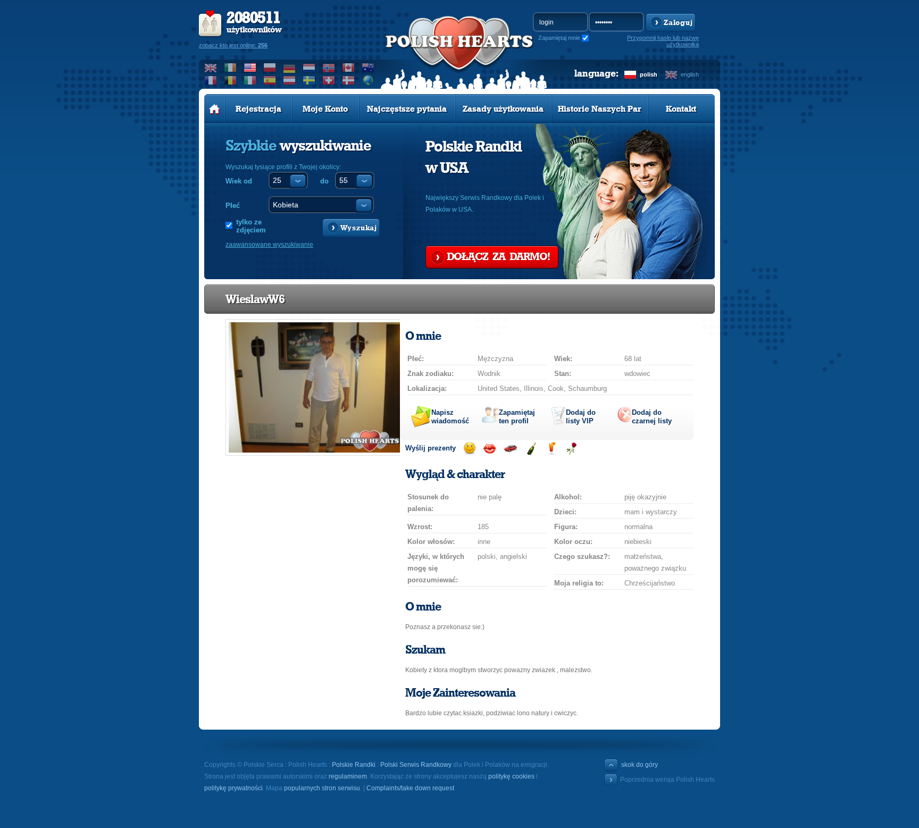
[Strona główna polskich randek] (214, 109)
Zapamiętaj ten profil (517, 416)
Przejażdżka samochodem (510, 448)
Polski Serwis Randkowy (416, 764)
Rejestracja (258, 109)
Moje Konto (325, 109)
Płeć (232, 206)
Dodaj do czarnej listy (652, 416)
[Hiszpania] (270, 80)
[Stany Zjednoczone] (250, 67)
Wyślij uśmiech (469, 448)
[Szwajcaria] (329, 80)
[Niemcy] (289, 67)
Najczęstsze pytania (407, 109)
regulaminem (348, 776)
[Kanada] (348, 67)
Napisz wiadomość (450, 416)
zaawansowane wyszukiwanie (269, 244)
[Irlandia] (230, 67)
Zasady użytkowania (503, 109)
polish (648, 74)
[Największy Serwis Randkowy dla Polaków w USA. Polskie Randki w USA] (459, 54)
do (324, 181)
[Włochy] (250, 80)
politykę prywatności (233, 788)
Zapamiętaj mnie (559, 38)
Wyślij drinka (551, 448)
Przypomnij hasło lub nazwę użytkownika (663, 41)
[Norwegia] (329, 67)
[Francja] (211, 80)
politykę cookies (511, 776)
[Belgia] (230, 80)
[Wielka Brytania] (211, 67)
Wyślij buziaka (489, 448)
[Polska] (270, 67)
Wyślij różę (571, 448)
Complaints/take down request (410, 788)
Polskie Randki (353, 764)
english (690, 74)
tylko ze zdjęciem (251, 226)
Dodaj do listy (581, 416)
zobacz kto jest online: (233, 45)
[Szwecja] (309, 80)
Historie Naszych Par (599, 109)
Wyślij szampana (531, 448)
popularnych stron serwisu (322, 788)
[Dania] (348, 80)
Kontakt (681, 109)
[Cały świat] (368, 80)
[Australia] (368, 67)
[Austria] (289, 80)
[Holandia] (309, 67)
